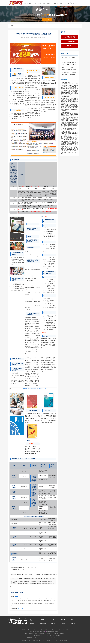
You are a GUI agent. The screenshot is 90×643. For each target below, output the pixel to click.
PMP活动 (53, 3)
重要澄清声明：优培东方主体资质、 (69, 57)
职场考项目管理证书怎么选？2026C (69, 59)
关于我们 (73, 623)
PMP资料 (75, 3)
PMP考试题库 (46, 3)
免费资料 (63, 623)
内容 (23, 26)
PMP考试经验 (60, 3)
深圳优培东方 (37, 640)
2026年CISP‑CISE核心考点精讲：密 (69, 62)
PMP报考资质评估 (69, 37)
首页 (25, 3)
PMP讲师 (73, 619)
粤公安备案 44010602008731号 (53, 631)
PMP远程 (66, 3)
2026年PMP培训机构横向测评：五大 (69, 69)
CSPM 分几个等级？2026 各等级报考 (69, 64)
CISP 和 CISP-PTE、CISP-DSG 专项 (69, 72)
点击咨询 (46, 19)
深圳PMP (40, 3)
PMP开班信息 (17, 26)
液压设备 (66, 640)
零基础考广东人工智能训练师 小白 (68, 67)
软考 (71, 3)
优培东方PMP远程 (45, 640)
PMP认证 (29, 3)
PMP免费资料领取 (69, 41)
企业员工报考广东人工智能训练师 (68, 74)
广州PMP (34, 3)
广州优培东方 (30, 640)
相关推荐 (12, 587)
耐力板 (61, 640)
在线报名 (69, 46)
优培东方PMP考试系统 (54, 640)
